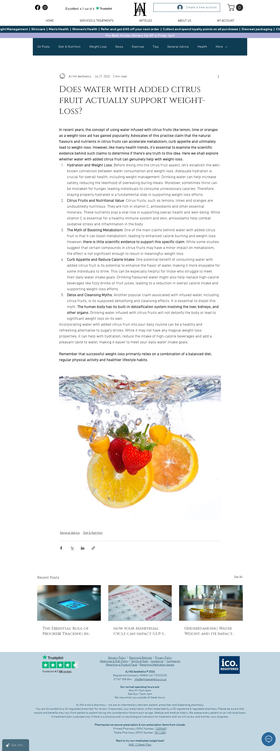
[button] (140, 450)
